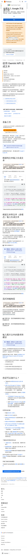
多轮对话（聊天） (11, 413)
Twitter (2, 509)
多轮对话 (13, 111)
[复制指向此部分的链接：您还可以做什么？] (20, 378)
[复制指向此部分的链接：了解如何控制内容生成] (17, 440)
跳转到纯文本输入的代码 (9, 98)
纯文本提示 (10, 415)
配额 (21, 464)
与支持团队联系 (4, 517)
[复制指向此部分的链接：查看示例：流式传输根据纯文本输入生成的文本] (10, 320)
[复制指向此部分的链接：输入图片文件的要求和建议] (8, 337)
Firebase (4, 60)
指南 (2, 491)
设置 (13, 385)
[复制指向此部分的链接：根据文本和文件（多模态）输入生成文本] (20, 217)
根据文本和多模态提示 (10, 417)
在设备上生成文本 (7, 113)
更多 (20, 176)
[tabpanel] (14, 193)
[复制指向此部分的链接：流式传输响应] (16, 299)
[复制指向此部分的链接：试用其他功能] (11, 410)
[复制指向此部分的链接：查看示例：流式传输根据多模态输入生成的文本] (10, 325)
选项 (14, 252)
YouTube (2, 511)
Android (2, 536)
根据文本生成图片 (7, 116)
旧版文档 (3, 527)
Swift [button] (5, 176)
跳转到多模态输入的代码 (10, 101)
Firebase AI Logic (19, 60)
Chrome (2, 538)
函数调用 (15, 431)
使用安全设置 (8, 450)
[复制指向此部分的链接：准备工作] (12, 122)
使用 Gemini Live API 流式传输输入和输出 (14, 428)
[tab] (5, 176)
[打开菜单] (2, 1)
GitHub (2, 499)
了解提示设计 (8, 442)
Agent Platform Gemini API (11, 132)
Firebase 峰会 (4, 507)
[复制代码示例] (24, 184)
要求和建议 (17, 231)
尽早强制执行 (16, 396)
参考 (2, 493)
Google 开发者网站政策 (10, 480)
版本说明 (3, 523)
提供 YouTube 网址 (12, 242)
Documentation (11, 60)
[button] (10, 176)
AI (24, 60)
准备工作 (20, 164)
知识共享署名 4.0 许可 (21, 477)
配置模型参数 (8, 446)
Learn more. (19, 23)
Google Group (4, 521)
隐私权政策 (6, 549)
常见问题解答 (4, 525)
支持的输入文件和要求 (14, 356)
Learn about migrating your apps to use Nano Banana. (14, 29)
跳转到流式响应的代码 (9, 103)
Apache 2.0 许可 (16, 479)
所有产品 (3, 544)
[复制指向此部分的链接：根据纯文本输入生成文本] (6, 160)
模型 (22, 209)
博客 (2, 505)
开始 (14, 19)
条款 (2, 549)
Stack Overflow (4, 519)
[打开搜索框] (20, 1)
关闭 (14, 16)
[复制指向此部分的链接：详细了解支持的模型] (15, 461)
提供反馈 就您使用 (11, 471)
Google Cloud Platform (5, 542)
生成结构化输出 (7, 111)
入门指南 (16, 135)
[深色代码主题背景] (22, 184)
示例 (2, 495)
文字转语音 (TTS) (16, 113)
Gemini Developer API (10, 130)
